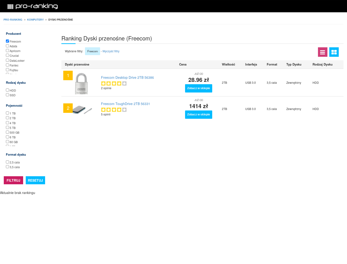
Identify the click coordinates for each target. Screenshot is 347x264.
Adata (13, 46)
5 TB (13, 128)
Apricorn (15, 51)
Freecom (15, 41)
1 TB (13, 113)
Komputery (35, 19)
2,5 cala (15, 162)
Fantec (14, 65)
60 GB (14, 142)
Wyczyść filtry (110, 51)
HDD (13, 90)
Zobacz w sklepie (198, 88)
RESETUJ (35, 180)
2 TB (13, 118)
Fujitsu (14, 70)
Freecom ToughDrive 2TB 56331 (125, 103)
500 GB (14, 132)
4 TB (13, 123)
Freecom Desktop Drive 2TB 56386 (127, 77)
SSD (13, 95)
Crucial (14, 55)
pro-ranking (13, 19)
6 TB (13, 137)
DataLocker (17, 60)
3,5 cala (15, 167)
